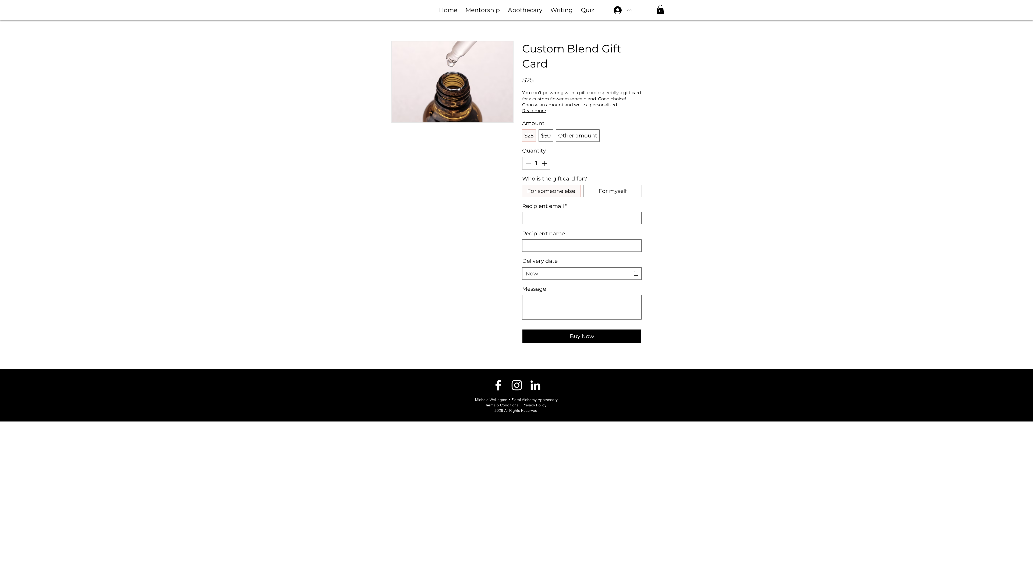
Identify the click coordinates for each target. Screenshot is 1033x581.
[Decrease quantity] (527, 163)
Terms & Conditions (501, 405)
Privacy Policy (534, 405)
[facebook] (498, 385)
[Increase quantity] (544, 163)
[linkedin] (535, 385)
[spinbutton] (536, 163)
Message (534, 289)
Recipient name (543, 233)
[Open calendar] (636, 273)
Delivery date (540, 261)
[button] (482, 10)
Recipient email (544, 206)
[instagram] (517, 385)
